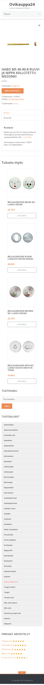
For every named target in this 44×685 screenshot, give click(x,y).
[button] (39, 25)
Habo (16, 103)
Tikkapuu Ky (7, 641)
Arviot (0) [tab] (7, 118)
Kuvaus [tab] (7, 112)
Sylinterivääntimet (16, 99)
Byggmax (16, 86)
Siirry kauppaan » (13, 91)
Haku (7, 406)
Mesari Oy (6, 653)
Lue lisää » (28, 137)
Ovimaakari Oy (8, 645)
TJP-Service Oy (8, 649)
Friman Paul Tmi (9, 657)
